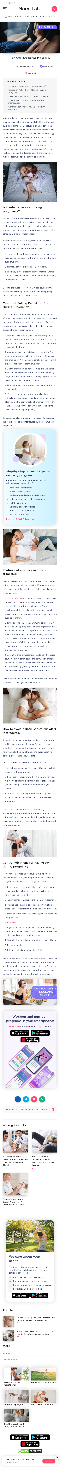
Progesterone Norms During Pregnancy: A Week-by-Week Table (13, 1202)
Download (49, 1461)
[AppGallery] (30, 1040)
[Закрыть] (57, 1457)
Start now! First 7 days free (20, 519)
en (13, 3)
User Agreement (11, 1359)
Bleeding (11, 923)
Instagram (7, 1353)
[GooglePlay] (40, 1033)
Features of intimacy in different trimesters (29, 96)
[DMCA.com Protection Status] (30, 1451)
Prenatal (32, 73)
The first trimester (15, 599)
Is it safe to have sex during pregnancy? (27, 86)
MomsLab (29, 9)
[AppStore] (19, 1033)
